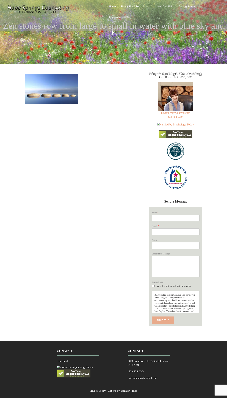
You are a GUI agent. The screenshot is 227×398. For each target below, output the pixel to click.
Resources (115, 17)
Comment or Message (161, 254)
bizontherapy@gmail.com (175, 112)
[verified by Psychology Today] (175, 124)
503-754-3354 (176, 116)
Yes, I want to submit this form (173, 286)
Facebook (63, 361)
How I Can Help (164, 6)
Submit (163, 320)
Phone (154, 240)
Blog (128, 17)
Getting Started (187, 6)
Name (155, 212)
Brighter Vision (129, 390)
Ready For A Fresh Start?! (135, 6)
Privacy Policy (98, 390)
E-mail (155, 226)
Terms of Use (158, 282)
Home (112, 6)
